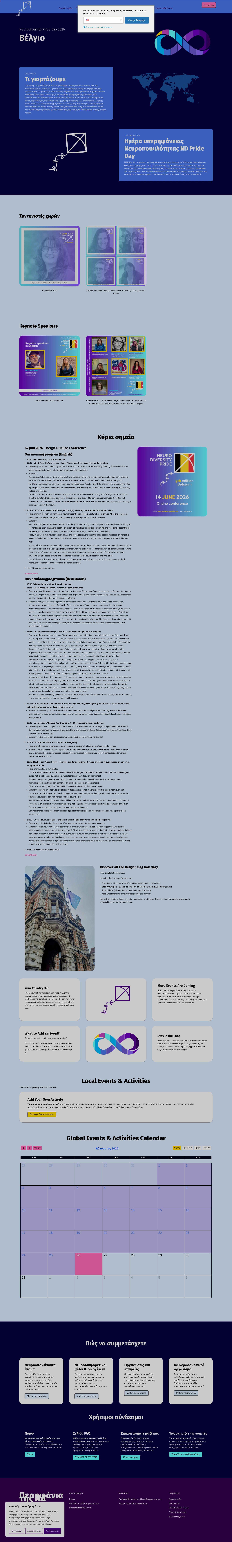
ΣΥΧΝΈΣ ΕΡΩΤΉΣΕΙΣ (86, 1457)
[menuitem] (65, 8)
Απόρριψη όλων (34, 1531)
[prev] (23, 1148)
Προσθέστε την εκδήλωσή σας (185, 1454)
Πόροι (30, 1454)
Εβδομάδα (187, 1148)
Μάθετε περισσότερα (37, 1396)
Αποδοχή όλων (52, 1531)
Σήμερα (37, 1148)
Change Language (136, 20)
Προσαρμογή (16, 1531)
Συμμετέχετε (209, 5)
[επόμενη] (29, 1148)
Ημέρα (197, 1148)
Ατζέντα (207, 1148)
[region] (34, 1519)
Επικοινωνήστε (130, 1457)
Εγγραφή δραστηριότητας (42, 1114)
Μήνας (177, 1148)
